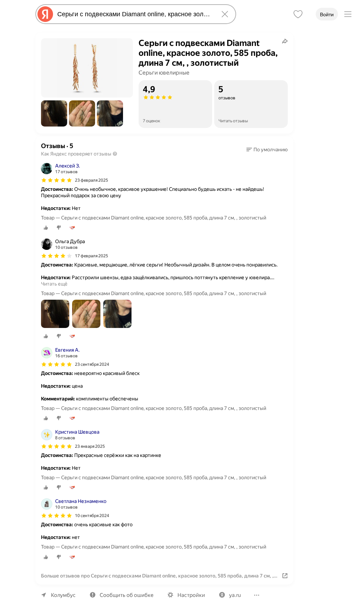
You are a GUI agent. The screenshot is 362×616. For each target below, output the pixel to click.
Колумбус (63, 595)
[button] (54, 113)
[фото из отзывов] (55, 314)
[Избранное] (298, 14)
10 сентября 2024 (92, 515)
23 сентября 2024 (92, 364)
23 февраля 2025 (91, 180)
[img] (56, 180)
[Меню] (348, 14)
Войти (327, 14)
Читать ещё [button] (54, 284)
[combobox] (134, 14)
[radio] (46, 227)
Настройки (191, 595)
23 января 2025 (90, 446)
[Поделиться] (285, 41)
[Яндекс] (45, 14)
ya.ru (235, 595)
